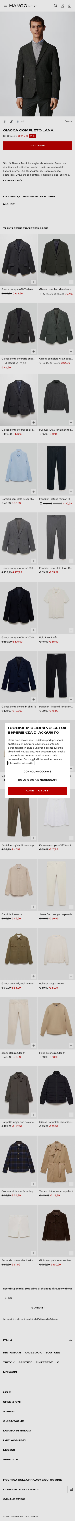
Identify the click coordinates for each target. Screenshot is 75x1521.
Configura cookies (37, 771)
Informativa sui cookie (21, 763)
